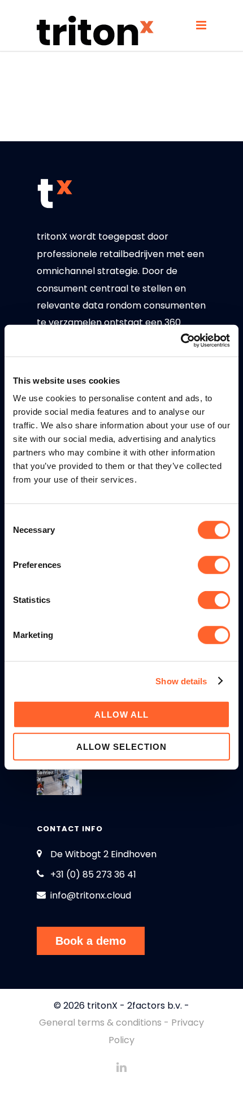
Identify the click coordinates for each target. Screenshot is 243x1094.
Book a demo (90, 941)
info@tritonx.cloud (90, 895)
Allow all (121, 714)
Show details (181, 680)
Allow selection (121, 746)
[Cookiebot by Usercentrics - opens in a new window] (180, 340)
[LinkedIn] (121, 1067)
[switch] (214, 565)
